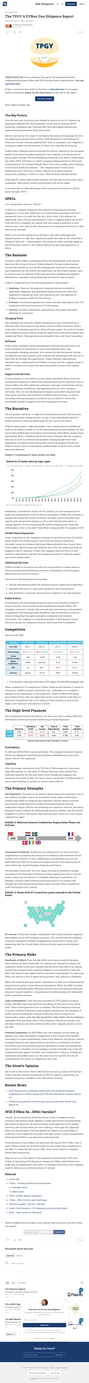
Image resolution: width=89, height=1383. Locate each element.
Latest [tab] (13, 1283)
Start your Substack (38, 1373)
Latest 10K (14, 1179)
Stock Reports (11, 12)
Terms (51, 1368)
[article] (44, 1293)
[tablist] (14, 1256)
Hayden (15, 25)
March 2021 (18, 1191)
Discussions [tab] (22, 1283)
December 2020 (19, 1187)
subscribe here (57, 89)
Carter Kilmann (27, 25)
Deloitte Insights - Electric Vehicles (27, 1204)
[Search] (57, 4)
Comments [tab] (10, 1256)
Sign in (82, 4)
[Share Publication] (62, 4)
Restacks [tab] (19, 1256)
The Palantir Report (15, 1289)
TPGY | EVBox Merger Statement (25, 1195)
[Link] (2, 115)
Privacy (45, 1368)
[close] (65, 1300)
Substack (33, 1378)
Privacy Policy (61, 1332)
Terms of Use (55, 1330)
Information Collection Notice (43, 1332)
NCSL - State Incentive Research (25, 1212)
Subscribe (71, 4)
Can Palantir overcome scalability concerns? (21, 1292)
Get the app (55, 1373)
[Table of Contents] (2, 691)
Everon (72, 345)
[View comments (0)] (15, 32)
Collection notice (61, 1368)
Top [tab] (7, 1283)
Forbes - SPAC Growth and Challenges (28, 1200)
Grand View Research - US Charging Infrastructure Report (38, 1208)
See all (9, 1334)
